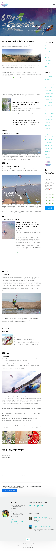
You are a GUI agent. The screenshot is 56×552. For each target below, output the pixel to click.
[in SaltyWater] (4, 6)
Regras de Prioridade (34, 10)
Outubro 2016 (48, 148)
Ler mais (36, 521)
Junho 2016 (48, 154)
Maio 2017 (47, 128)
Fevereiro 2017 (49, 137)
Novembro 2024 (49, 85)
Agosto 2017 (48, 122)
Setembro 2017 (49, 119)
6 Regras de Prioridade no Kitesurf (28, 26)
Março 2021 (48, 90)
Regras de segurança (44, 10)
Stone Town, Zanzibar (40, 517)
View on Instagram (50, 208)
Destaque (47, 46)
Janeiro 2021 (48, 96)
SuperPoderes (49, 63)
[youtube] (41, 505)
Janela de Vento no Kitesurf (21, 442)
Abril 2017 (47, 131)
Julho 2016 (48, 151)
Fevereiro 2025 (49, 76)
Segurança (30, 22)
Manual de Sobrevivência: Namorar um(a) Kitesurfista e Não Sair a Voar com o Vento (8, 441)
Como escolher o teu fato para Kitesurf (31, 426)
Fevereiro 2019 (49, 102)
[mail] (30, 505)
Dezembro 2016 (49, 142)
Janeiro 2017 (48, 139)
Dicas (24, 22)
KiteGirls (47, 57)
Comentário (6, 457)
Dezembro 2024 (49, 82)
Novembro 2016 (49, 145)
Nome (4, 476)
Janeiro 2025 (48, 79)
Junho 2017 (48, 125)
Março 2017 (48, 134)
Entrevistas (48, 51)
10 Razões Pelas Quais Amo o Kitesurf (34, 442)
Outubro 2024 (49, 88)
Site (3, 481)
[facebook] (34, 505)
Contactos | (22, 543)
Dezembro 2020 (49, 99)
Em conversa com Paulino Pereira (11, 426)
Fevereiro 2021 (49, 93)
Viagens (47, 66)
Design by (25, 547)
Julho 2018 (48, 108)
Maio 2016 (47, 157)
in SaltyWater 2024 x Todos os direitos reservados (28, 545)
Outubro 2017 (48, 116)
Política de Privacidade (30, 543)
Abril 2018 (47, 111)
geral (36, 439)
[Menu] (54, 4)
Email (24, 476)
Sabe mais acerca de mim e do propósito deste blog (18, 521)
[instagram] (37, 505)
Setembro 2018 (49, 105)
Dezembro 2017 (49, 113)
